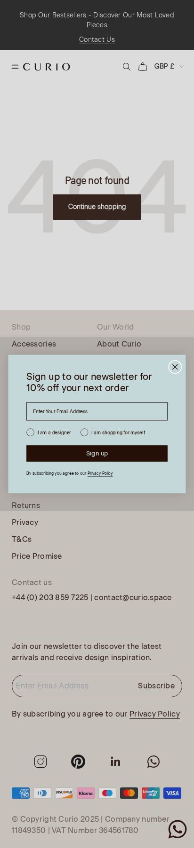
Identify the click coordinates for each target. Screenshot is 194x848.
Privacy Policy (100, 473)
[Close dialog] (175, 367)
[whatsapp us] (177, 829)
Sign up (97, 453)
